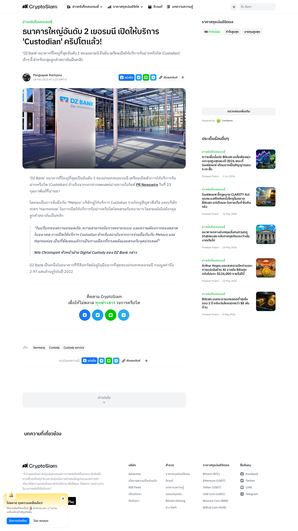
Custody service (74, 347)
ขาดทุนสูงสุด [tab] (252, 31)
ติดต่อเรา (134, 501)
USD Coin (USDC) (214, 494)
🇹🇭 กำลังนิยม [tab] (212, 31)
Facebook (252, 474)
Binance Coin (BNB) (215, 501)
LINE (249, 487)
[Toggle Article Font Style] (183, 77)
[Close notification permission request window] (63, 498)
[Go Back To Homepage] (40, 7)
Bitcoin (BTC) (211, 474)
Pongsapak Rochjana (47, 75)
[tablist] (238, 30)
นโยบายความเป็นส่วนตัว (143, 481)
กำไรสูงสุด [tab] (232, 31)
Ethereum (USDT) (214, 481)
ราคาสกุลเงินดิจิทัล (126, 7)
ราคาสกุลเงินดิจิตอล (178, 474)
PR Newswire (147, 185)
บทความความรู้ (182, 7)
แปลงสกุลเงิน (174, 494)
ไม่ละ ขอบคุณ (41, 521)
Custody (54, 347)
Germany (39, 347)
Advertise (135, 474)
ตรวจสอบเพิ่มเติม (238, 111)
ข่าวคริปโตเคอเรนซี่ (85, 7)
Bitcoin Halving (175, 501)
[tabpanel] (238, 72)
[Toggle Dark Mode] (233, 6)
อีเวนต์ (157, 7)
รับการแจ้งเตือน (18, 521)
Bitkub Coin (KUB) (214, 507)
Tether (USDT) (212, 487)
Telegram (252, 494)
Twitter (250, 481)
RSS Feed (135, 487)
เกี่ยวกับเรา (135, 494)
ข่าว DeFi (171, 507)
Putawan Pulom (210, 176)
